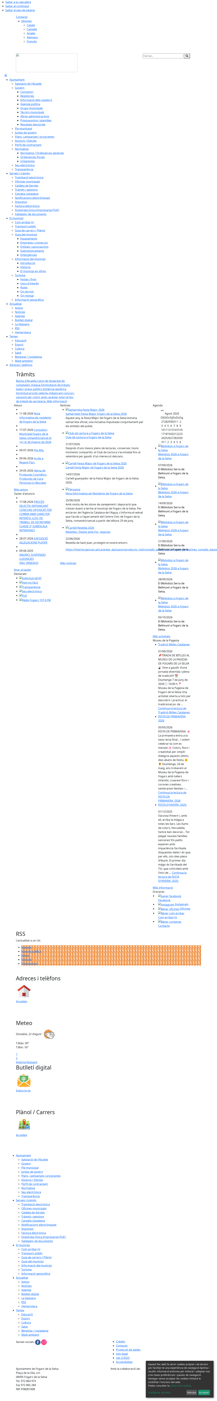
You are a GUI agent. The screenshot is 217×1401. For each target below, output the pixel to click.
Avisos (25, 955)
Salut (24, 1326)
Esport (25, 1318)
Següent (32, 1062)
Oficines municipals (33, 1208)
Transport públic (32, 1253)
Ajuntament (23, 1155)
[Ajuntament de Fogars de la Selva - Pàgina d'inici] (46, 62)
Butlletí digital (30, 1294)
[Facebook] (38, 1342)
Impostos (27, 1229)
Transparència (30, 1196)
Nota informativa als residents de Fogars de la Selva (35, 418)
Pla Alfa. (39, 450)
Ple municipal (29, 1168)
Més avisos (21, 489)
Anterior (21, 1062)
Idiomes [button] (26, 21)
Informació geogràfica (35, 1274)
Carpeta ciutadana (33, 1221)
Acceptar (204, 1392)
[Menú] (5, 75)
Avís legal (122, 1354)
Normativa (28, 1188)
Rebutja (191, 1392)
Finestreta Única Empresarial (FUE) (43, 1237)
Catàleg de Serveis (33, 1212)
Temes (20, 1310)
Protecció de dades (128, 1350)
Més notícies (68, 563)
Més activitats (161, 636)
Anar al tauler (22, 570)
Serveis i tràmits (26, 1200)
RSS (23, 1302)
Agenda (26, 947)
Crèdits (120, 1341)
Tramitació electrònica (35, 1204)
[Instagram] (44, 1342)
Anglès (31, 33)
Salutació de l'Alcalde (34, 1159)
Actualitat (22, 1278)
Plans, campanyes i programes (41, 1176)
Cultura (26, 1322)
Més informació (57, 401)
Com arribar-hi (30, 1249)
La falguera (28, 1298)
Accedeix (21, 1001)
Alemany (32, 37)
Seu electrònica (31, 1192)
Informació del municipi (36, 1265)
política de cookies (180, 1385)
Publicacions (29, 963)
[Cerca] (187, 55)
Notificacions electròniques (38, 1225)
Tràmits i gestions (32, 1216)
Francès (32, 41)
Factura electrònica (33, 1233)
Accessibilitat (124, 1362)
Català (31, 25)
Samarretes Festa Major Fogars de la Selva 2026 (96, 414)
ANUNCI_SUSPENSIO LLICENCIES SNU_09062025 (32, 559)
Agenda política (31, 951)
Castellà (32, 29)
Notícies (26, 959)
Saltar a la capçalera (18, 2)
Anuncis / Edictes (32, 1180)
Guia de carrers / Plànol (36, 1257)
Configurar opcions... (160, 1392)
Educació (27, 1314)
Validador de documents (37, 1241)
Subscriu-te (23, 1090)
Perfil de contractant (34, 1184)
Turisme (26, 1269)
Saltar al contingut (17, 6)
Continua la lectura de (172, 877)
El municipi (23, 1245)
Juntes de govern (32, 1172)
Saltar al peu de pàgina (20, 10)
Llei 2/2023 (123, 1358)
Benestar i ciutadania (34, 1331)
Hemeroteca (29, 1306)
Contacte (21, 17)
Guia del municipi (32, 1261)
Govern (26, 1163)
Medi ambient (30, 1335)
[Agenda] (162, 410)
